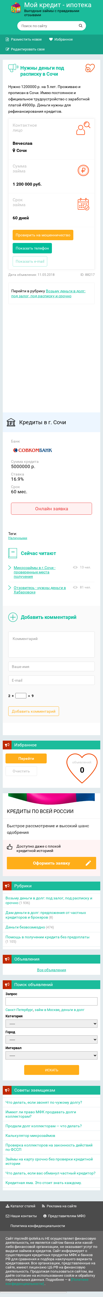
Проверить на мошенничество (43, 235)
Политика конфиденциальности (37, 1226)
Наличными (17, 538)
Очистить (21, 771)
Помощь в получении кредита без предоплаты (47, 937)
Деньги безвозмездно (25, 927)
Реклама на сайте (62, 1206)
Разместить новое (26, 39)
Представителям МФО (66, 1216)
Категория (14, 1016)
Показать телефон (32, 248)
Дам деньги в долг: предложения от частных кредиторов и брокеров (45, 914)
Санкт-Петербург (19, 1010)
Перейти (26, 758)
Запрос (11, 994)
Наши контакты (23, 1216)
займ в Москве (47, 1010)
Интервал (13, 1048)
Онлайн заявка (51, 508)
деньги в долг (72, 1010)
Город (10, 1032)
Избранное (63, 39)
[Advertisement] (51, 355)
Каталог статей (22, 1206)
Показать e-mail (30, 261)
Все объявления (51, 970)
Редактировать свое (28, 49)
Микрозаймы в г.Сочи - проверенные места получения (34, 572)
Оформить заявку (51, 863)
